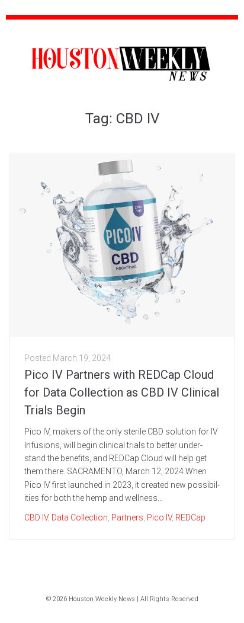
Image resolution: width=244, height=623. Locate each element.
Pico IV (159, 517)
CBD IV (36, 517)
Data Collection (80, 517)
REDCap (190, 517)
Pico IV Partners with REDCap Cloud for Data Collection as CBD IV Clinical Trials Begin (121, 392)
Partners (127, 517)
